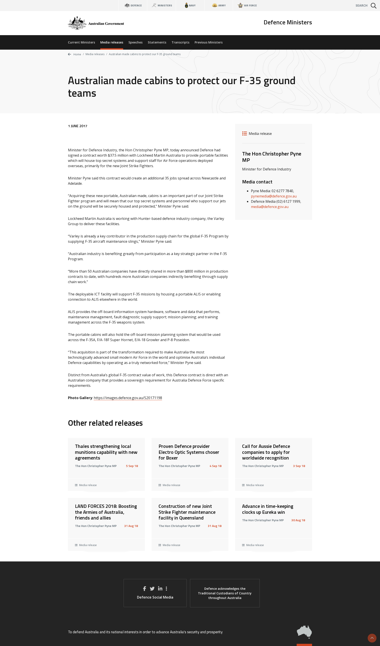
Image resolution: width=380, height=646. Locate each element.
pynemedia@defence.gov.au (274, 196)
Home (77, 54)
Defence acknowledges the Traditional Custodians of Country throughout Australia (225, 593)
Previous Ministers (209, 42)
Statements (157, 42)
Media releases (111, 42)
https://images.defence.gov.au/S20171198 (128, 397)
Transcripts (180, 42)
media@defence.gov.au (270, 206)
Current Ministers (81, 42)
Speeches (135, 42)
